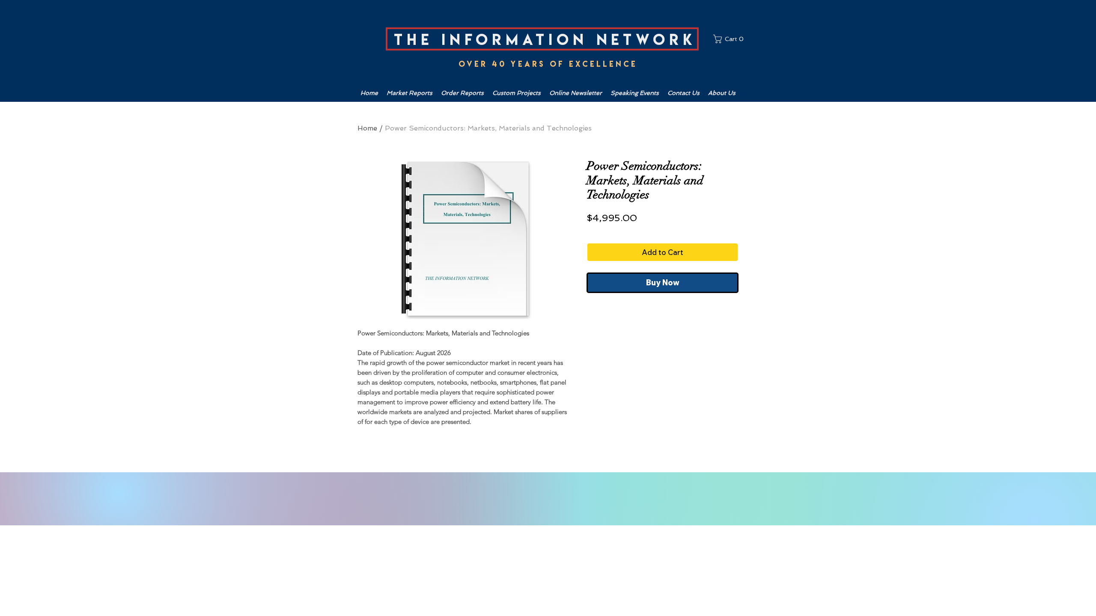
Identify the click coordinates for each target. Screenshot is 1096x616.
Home (367, 128)
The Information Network (545, 39)
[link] (730, 39)
